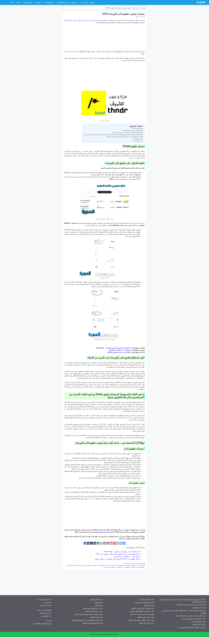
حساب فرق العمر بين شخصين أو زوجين (193, 619)
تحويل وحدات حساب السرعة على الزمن (142, 614)
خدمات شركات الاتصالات (63, 2)
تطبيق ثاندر (94, 565)
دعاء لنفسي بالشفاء (45, 613)
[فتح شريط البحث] (5, 2)
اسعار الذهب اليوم (45, 605)
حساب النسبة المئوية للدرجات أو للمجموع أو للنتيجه (87, 620)
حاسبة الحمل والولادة (45, 599)
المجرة (143, 8)
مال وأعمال (38, 2)
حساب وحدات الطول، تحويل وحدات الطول (141, 620)
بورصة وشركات (128, 563)
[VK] (104, 543)
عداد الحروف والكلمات (199, 624)
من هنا (70, 151)
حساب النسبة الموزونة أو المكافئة (92, 623)
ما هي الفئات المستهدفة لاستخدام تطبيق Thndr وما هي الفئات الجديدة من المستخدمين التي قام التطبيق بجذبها (113, 134)
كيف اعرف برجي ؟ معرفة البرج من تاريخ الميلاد (191, 605)
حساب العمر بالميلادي (199, 607)
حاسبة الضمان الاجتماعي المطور (144, 602)
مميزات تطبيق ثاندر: (137, 139)
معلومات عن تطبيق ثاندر (115, 567)
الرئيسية (91, 2)
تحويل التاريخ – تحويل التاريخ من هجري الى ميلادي (190, 616)
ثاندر (116, 22)
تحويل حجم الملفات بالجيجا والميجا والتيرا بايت (192, 627)
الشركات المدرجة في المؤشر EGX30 (118, 352)
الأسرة (18, 2)
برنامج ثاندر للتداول (132, 565)
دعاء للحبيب (47, 602)
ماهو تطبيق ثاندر (140, 567)
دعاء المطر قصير (46, 616)
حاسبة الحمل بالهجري (96, 599)
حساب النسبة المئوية (96, 617)
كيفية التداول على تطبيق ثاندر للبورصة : (132, 130)
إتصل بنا (49, 620)
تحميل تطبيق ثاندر (110, 565)
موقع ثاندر (105, 567)
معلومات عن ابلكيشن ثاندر (129, 567)
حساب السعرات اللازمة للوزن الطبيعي (142, 608)
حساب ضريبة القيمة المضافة (94, 611)
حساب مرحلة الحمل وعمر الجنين (93, 608)
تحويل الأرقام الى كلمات (198, 621)
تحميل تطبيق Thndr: (137, 128)
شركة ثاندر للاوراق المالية (73, 565)
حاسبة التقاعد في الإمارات (146, 599)
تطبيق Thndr (101, 565)
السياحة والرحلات (49, 2)
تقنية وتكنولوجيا (27, 2)
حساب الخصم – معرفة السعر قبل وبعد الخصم (89, 614)
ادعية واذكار (74, 2)
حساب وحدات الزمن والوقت (145, 617)
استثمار (134, 563)
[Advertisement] (104, 37)
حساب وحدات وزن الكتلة (146, 623)
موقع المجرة (107, 634)
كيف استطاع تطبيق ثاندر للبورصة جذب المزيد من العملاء (128, 132)
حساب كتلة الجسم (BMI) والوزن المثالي (142, 611)
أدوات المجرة (84, 2)
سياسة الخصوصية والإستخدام (42, 623)
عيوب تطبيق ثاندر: (138, 141)
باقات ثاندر (140, 565)
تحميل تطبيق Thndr (121, 565)
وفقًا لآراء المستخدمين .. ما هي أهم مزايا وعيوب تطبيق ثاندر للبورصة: (124, 136)
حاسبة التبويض (98, 602)
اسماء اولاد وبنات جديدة (44, 610)
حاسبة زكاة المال (149, 605)
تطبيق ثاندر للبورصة (85, 565)
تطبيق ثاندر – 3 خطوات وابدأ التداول (119, 350)
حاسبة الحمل (99, 605)
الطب (11, 2)
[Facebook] (124, 543)
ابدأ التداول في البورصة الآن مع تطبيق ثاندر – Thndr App (113, 348)
